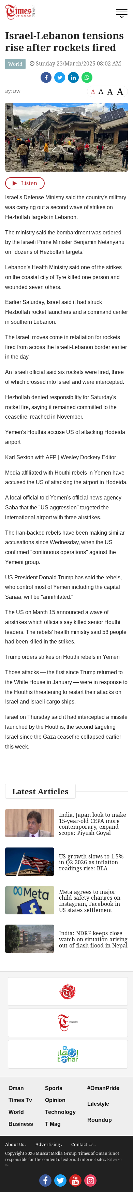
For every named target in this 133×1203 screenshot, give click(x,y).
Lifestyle (98, 1104)
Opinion (55, 1100)
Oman (16, 1088)
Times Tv (20, 1100)
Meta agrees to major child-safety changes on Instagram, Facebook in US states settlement (89, 901)
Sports (53, 1088)
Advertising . (48, 1144)
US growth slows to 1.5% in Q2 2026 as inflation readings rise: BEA (91, 862)
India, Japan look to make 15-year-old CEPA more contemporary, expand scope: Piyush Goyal (92, 824)
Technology (60, 1112)
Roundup (99, 1120)
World (15, 64)
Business (21, 1124)
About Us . (15, 1144)
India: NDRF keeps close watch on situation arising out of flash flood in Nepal (93, 939)
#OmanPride (103, 1088)
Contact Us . (83, 1144)
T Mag (53, 1124)
